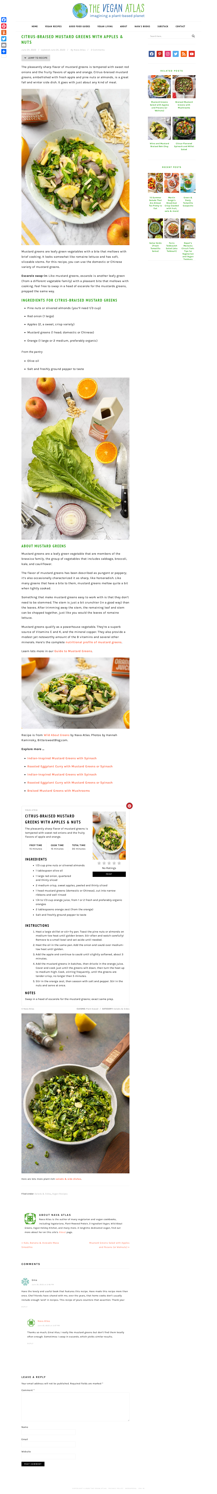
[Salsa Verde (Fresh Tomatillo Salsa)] (155, 228)
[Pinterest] (4, 26)
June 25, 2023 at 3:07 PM (49, 1326)
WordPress (130, 1488)
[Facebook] (4, 20)
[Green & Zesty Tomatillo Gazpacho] (188, 183)
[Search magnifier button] (193, 36)
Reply (24, 1307)
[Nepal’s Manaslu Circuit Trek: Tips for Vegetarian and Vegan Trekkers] (188, 228)
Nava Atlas (44, 1321)
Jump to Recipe (37, 57)
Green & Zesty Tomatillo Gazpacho (188, 201)
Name (24, 1427)
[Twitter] (4, 39)
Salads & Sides (43, 1193)
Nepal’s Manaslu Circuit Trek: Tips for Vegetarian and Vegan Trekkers (188, 251)
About (62, 1232)
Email (24, 1439)
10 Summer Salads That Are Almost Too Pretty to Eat (155, 203)
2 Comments (98, 49)
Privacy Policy (115, 1488)
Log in (141, 1488)
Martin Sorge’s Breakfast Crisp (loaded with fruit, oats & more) (172, 204)
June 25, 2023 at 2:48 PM (43, 1285)
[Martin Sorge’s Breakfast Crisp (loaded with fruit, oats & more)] (171, 183)
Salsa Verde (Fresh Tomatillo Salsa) (155, 247)
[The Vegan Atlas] (108, 16)
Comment (28, 1390)
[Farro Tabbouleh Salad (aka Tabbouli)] (171, 228)
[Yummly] (4, 32)
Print (109, 874)
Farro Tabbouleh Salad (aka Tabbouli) (171, 247)
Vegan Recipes (60, 1193)
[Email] (4, 45)
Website (26, 1451)
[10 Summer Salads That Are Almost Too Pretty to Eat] (155, 183)
